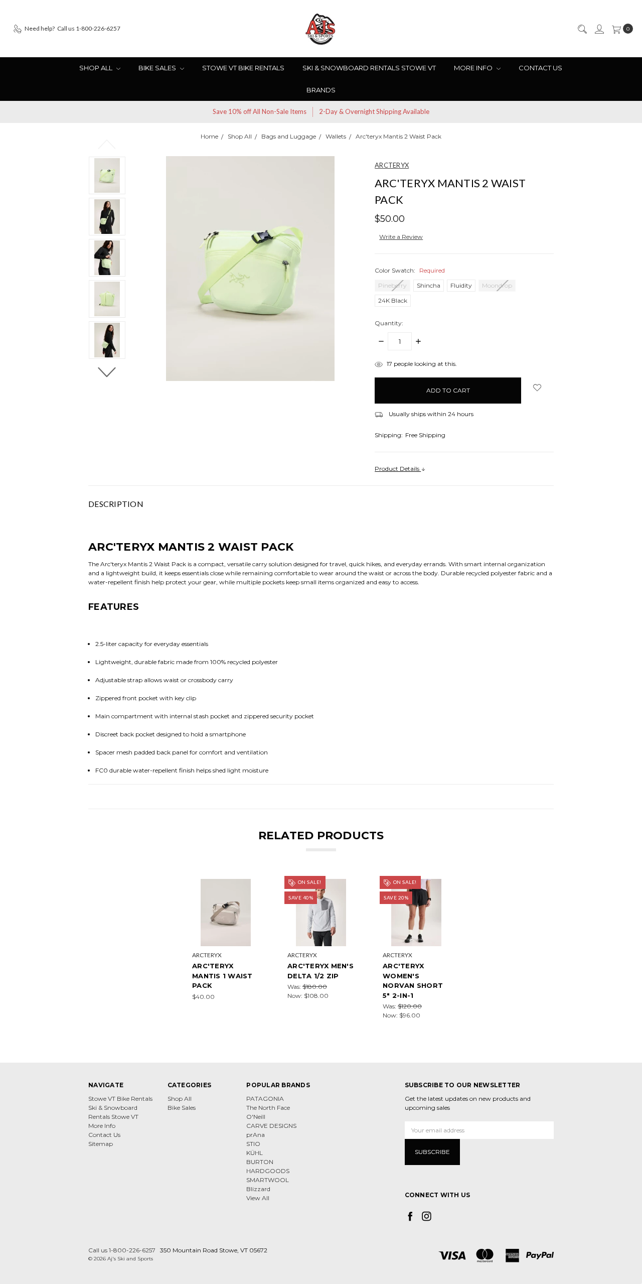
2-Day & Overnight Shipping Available (374, 111)
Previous (107, 144)
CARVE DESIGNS (271, 1125)
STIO (253, 1143)
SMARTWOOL (267, 1180)
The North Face (268, 1107)
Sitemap (100, 1143)
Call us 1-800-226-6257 (121, 1250)
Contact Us (540, 68)
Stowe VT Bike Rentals (243, 68)
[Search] (582, 28)
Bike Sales (158, 68)
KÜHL (254, 1153)
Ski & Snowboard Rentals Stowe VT (369, 68)
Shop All (96, 68)
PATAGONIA (265, 1098)
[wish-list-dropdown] (537, 387)
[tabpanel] (225, 949)
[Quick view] (252, 886)
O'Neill (255, 1116)
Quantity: (389, 323)
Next (107, 371)
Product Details (398, 468)
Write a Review (401, 236)
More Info (474, 68)
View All (257, 1198)
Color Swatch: (410, 270)
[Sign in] (599, 28)
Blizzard (258, 1189)
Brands (321, 90)
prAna (255, 1134)
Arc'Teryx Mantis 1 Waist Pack (222, 975)
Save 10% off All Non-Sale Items (259, 111)
